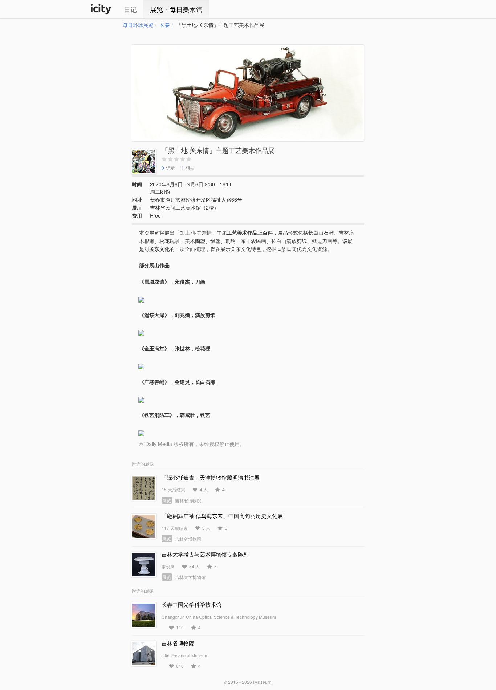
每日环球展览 (138, 24)
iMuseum (262, 682)
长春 (165, 24)
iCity (101, 9)
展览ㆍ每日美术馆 (176, 9)
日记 (130, 9)
